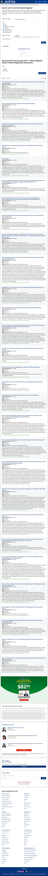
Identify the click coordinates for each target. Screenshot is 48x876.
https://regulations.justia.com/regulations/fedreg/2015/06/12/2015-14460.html (15, 377)
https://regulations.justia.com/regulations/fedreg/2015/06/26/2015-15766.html (15, 140)
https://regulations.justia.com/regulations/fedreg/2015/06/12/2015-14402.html (15, 390)
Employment (4, 817)
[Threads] (25, 871)
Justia (2, 4)
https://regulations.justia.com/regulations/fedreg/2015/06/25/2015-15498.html (15, 175)
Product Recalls (5, 855)
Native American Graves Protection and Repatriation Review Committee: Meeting (21, 307)
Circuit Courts (5, 839)
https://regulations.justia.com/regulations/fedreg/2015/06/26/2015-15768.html (15, 98)
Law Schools (27, 812)
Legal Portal (11, 874)
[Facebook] (21, 871)
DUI (25, 801)
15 (20, 54)
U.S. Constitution (5, 831)
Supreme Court (5, 837)
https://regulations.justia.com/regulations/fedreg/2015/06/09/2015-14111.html (15, 509)
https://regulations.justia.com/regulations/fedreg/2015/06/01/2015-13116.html (15, 672)
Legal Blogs (4, 851)
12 (27, 52)
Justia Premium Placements (30, 853)
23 (22, 55)
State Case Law (27, 835)
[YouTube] (19, 871)
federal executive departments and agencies (13, 11)
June (37, 4)
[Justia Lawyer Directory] (30, 871)
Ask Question (24, 766)
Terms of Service (26, 874)
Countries (4, 861)
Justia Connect (5, 874)
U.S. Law (5, 4)
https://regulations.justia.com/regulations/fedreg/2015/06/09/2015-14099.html (15, 579)
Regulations (4, 835)
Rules (5, 25)
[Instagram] (23, 871)
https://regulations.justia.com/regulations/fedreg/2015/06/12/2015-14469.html (15, 343)
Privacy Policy (34, 874)
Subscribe (43, 78)
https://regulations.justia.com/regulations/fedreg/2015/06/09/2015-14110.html (15, 534)
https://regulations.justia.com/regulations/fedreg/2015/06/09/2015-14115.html (15, 435)
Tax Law (3, 825)
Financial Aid (26, 817)
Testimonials (27, 861)
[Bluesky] (26, 871)
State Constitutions (28, 831)
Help (21, 874)
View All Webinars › (24, 750)
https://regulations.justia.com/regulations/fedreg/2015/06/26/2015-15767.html (15, 119)
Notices (6, 28)
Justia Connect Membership (30, 850)
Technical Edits (5, 158)
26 (27, 55)
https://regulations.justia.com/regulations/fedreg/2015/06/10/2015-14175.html (15, 410)
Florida (25, 839)
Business (4, 812)
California (26, 837)
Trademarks (4, 859)
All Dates (17, 35)
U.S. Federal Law (6, 830)
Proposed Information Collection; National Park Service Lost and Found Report (20, 395)
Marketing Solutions (29, 848)
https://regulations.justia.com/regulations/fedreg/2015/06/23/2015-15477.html (15, 193)
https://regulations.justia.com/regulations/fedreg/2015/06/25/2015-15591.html (15, 153)
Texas (25, 843)
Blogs (25, 823)
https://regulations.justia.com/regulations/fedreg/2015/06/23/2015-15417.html (15, 210)
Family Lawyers (5, 805)
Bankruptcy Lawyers (6, 795)
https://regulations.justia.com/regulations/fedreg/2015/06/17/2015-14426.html (15, 252)
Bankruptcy (26, 795)
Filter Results (42, 73)
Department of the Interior (19, 4)
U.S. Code (4, 833)
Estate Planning (27, 803)
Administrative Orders (9, 26)
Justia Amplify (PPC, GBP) (29, 857)
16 (22, 54)
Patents (3, 857)
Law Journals (27, 821)
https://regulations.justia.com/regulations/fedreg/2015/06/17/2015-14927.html (15, 229)
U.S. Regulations (11, 4)
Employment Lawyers (6, 801)
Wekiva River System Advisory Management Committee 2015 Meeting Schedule (21, 367)
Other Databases (6, 848)
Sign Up (44, 1)
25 (25, 55)
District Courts (5, 841)
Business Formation (6, 813)
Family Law (26, 805)
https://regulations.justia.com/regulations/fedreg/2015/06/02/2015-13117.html (15, 653)
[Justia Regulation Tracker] (9, 2)
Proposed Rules (8, 29)
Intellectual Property (6, 819)
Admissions (26, 815)
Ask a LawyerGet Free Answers (7, 761)
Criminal (26, 797)
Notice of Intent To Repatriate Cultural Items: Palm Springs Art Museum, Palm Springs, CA (23, 440)
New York (26, 841)
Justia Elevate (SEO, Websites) (30, 855)
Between (17, 37)
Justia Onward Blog (28, 859)
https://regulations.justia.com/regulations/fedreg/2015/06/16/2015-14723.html (15, 302)
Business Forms (5, 853)
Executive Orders (8, 31)
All (5, 24)
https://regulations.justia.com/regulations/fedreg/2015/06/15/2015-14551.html (15, 320)
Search (43, 42)
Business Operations (6, 815)
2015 (35, 4)
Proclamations (7, 32)
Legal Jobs (4, 850)
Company (17, 874)
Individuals (27, 793)
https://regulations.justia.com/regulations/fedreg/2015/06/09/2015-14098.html (15, 602)
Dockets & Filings (5, 843)
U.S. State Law (27, 830)
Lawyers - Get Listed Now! (24, 782)
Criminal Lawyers (5, 799)
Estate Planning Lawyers (7, 803)
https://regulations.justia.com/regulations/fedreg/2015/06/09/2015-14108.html (15, 551)
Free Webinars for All (8, 724)
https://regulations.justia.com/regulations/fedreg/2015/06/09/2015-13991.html (15, 615)
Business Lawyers (6, 797)
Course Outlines (27, 819)
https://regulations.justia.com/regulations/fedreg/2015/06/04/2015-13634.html (15, 634)
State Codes (26, 833)
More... (3, 808)
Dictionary (26, 813)
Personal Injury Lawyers (7, 806)
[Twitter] (28, 871)
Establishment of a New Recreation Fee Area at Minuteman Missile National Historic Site (23, 287)
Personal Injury (27, 806)
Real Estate (4, 823)
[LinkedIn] (18, 871)
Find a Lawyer (6, 773)
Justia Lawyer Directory (29, 851)
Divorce (25, 799)
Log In (40, 1)
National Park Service (29, 4)
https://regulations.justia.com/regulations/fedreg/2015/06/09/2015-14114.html (15, 456)
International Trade (6, 821)
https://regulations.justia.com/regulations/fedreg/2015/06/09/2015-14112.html (15, 484)
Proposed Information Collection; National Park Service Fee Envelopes (18, 103)
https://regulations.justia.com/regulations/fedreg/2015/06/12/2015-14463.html (15, 362)
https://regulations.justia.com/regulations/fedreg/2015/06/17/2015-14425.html (15, 282)
